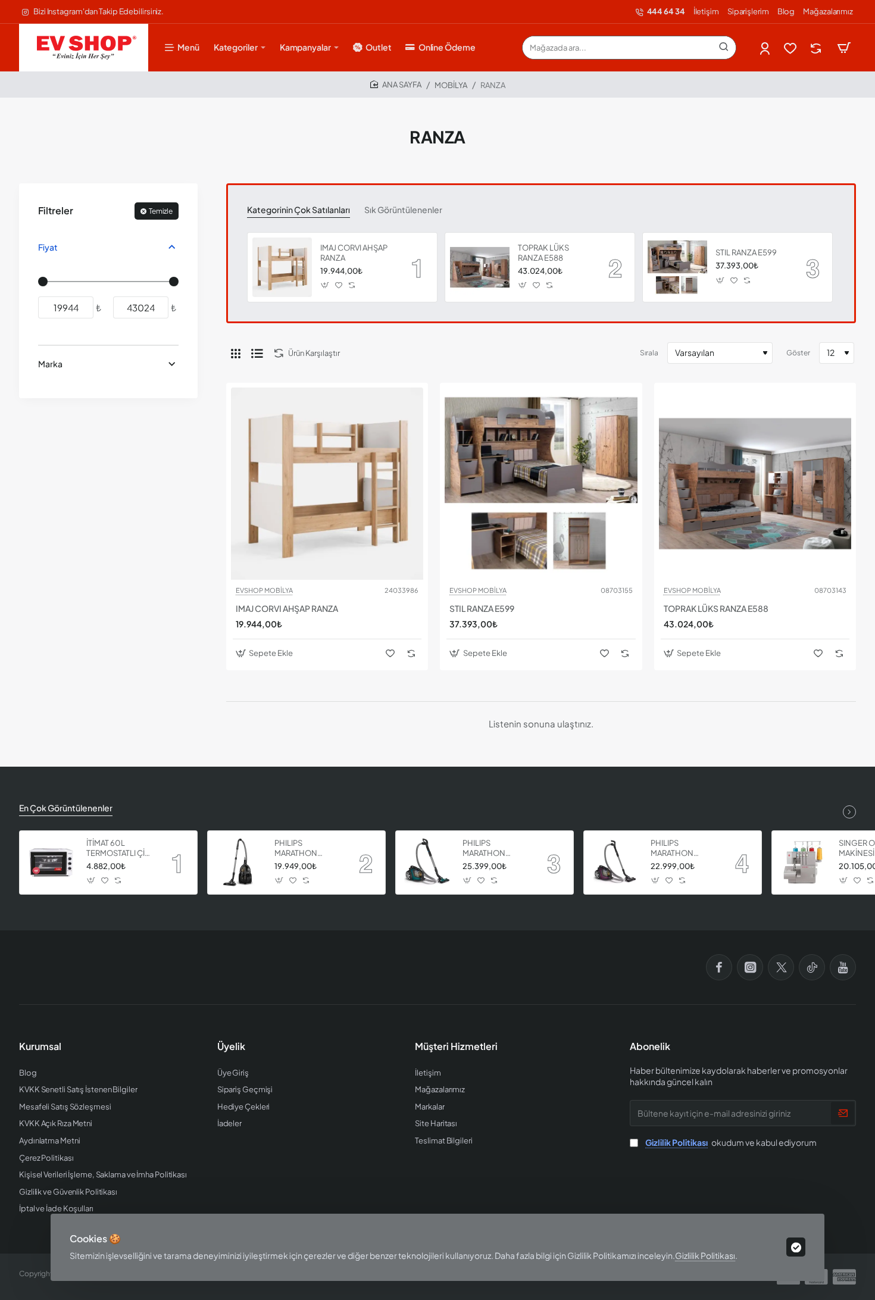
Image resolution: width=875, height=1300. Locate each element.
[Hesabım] (766, 48)
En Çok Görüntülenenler (65, 807)
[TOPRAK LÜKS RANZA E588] (480, 267)
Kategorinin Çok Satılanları (298, 209)
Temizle (161, 211)
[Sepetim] (844, 48)
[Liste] (257, 352)
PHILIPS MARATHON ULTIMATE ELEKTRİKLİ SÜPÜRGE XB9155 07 (683, 848)
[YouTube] (843, 967)
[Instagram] (750, 967)
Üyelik (231, 1046)
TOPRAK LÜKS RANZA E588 (543, 252)
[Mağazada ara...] (724, 47)
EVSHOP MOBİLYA (264, 590)
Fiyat (48, 247)
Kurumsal (40, 1046)
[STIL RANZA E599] (677, 267)
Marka (50, 363)
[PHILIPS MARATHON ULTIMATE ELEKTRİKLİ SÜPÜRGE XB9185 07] (427, 862)
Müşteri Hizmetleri (456, 1046)
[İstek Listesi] (791, 48)
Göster (798, 352)
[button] (325, 285)
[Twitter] (781, 967)
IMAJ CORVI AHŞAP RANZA (354, 252)
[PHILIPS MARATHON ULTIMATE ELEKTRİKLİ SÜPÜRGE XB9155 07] (615, 862)
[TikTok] (812, 967)
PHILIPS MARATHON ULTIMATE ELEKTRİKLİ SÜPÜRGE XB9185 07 (494, 848)
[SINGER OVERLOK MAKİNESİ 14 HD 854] (803, 862)
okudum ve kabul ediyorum (731, 1142)
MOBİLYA (451, 85)
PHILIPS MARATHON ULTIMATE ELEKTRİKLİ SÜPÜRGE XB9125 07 (306, 848)
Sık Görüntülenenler (403, 209)
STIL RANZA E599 (746, 252)
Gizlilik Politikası (705, 1255)
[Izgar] (235, 352)
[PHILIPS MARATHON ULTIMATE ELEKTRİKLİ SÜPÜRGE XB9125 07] (239, 862)
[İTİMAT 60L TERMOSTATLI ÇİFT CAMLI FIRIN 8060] (51, 862)
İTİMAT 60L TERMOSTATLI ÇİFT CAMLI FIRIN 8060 (120, 848)
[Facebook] (719, 967)
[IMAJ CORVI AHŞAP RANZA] (282, 267)
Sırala (649, 352)
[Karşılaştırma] (817, 48)
